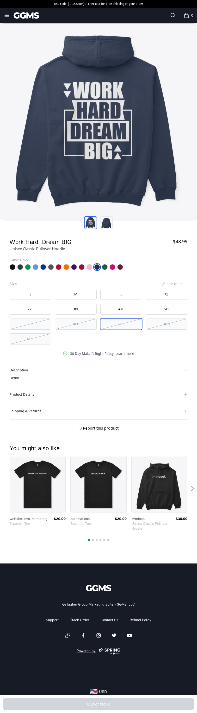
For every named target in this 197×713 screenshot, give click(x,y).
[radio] (30, 294)
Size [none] (13, 284)
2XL (30, 309)
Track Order (79, 620)
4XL (121, 309)
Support (52, 620)
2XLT (121, 324)
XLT (76, 324)
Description (19, 370)
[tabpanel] (98, 121)
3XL (76, 309)
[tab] (91, 223)
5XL (166, 309)
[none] (172, 283)
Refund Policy (140, 620)
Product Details (22, 394)
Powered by (86, 651)
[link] (37, 484)
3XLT (166, 324)
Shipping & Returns (25, 411)
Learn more (125, 353)
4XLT (30, 339)
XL (166, 294)
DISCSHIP (76, 4)
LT (30, 324)
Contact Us (109, 620)
